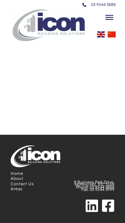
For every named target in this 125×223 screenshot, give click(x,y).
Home (17, 173)
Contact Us (22, 183)
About (17, 178)
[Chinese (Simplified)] (112, 36)
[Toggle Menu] (109, 17)
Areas (17, 188)
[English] (101, 36)
